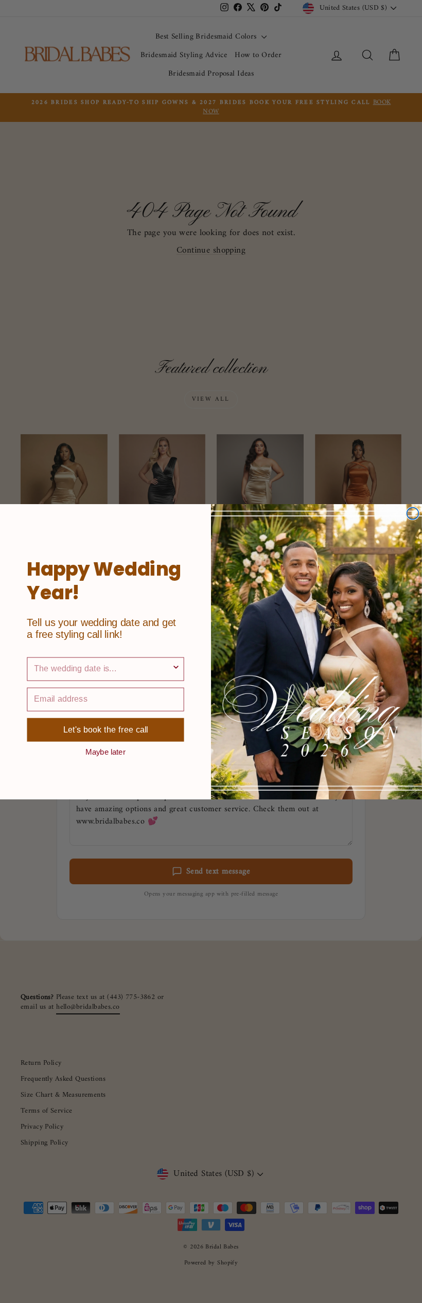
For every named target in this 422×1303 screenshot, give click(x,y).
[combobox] (102, 668)
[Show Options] (176, 668)
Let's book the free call (105, 729)
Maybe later (105, 751)
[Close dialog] (412, 513)
